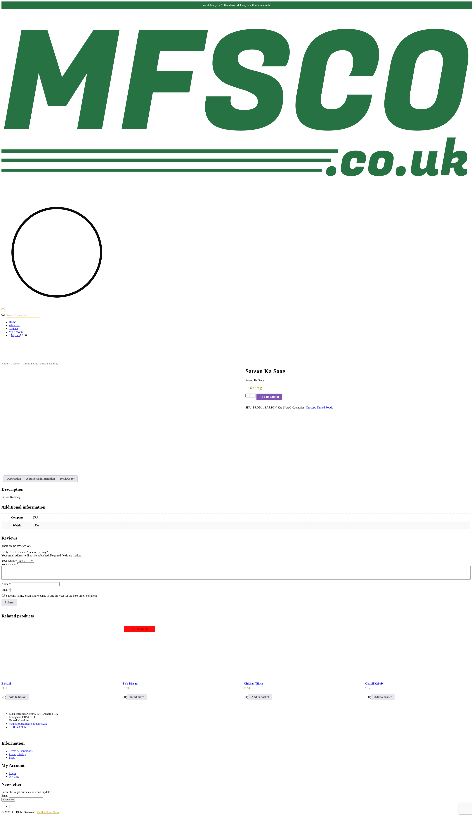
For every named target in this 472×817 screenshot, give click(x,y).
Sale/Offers (409, 343)
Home (12, 322)
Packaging (453, 358)
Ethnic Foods (429, 358)
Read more (137, 697)
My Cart (14, 776)
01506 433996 (17, 727)
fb (10, 806)
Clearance (465, 358)
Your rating (9, 560)
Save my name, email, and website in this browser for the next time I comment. (52, 595)
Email (6, 589)
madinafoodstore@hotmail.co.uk (28, 723)
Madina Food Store (48, 812)
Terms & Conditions (20, 751)
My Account (16, 332)
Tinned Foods (30, 363)
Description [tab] (14, 478)
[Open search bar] (3, 311)
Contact (13, 328)
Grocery (437, 343)
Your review (9, 564)
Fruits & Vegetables (456, 343)
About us (14, 325)
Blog (12, 757)
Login (12, 773)
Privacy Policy (17, 754)
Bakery (413, 358)
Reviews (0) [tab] (67, 478)
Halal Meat (422, 343)
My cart (15, 335)
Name (6, 584)
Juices (440, 358)
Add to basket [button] (17, 697)
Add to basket (269, 396)
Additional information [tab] (40, 478)
